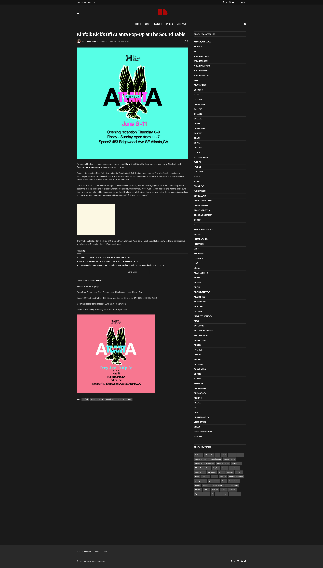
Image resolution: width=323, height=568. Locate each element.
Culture (158, 24)
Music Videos (200, 302)
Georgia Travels (202, 210)
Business (198, 90)
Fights (197, 177)
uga (225, 494)
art (218, 455)
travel (218, 494)
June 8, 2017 (104, 41)
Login (244, 2)
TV (195, 408)
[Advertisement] (96, 219)
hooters (206, 485)
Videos (197, 427)
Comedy (197, 124)
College (198, 109)
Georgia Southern (203, 201)
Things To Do (200, 393)
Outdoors (199, 326)
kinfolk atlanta (97, 399)
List (196, 263)
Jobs (196, 249)
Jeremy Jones (90, 41)
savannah (232, 489)
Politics (198, 350)
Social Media (200, 369)
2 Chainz (198, 455)
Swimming (199, 384)
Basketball (236, 463)
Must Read (199, 307)
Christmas (212, 472)
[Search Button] (245, 24)
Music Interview (202, 292)
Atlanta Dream (201, 61)
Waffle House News (203, 432)
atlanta (240, 455)
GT (195, 225)
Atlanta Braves (201, 56)
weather (198, 437)
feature (239, 472)
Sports (197, 374)
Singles (197, 359)
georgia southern (236, 476)
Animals (198, 47)
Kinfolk (128, 164)
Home (138, 24)
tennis (206, 494)
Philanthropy (201, 340)
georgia (223, 476)
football (206, 476)
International (201, 239)
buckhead (234, 468)
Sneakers (198, 364)
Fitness (197, 181)
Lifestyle (181, 24)
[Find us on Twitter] (226, 2)
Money (197, 278)
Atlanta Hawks (201, 71)
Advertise (87, 551)
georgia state (200, 481)
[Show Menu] (78, 13)
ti (212, 494)
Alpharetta (209, 455)
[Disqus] (132, 439)
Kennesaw (199, 254)
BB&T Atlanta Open (202, 468)
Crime (197, 143)
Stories (197, 379)
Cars (196, 95)
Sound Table (111, 399)
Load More (132, 272)
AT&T (224, 455)
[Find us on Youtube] (233, 2)
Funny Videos (200, 191)
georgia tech (214, 481)
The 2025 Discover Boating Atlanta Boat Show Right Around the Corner (108, 261)
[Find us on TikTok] (236, 2)
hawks (197, 485)
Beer (196, 80)
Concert (198, 133)
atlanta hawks (229, 459)
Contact (105, 551)
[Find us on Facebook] (223, 2)
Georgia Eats (200, 196)
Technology (200, 388)
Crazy (197, 138)
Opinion (169, 24)
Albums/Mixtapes (202, 42)
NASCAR (215, 489)
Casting (198, 100)
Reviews (197, 355)
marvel (198, 489)
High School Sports (203, 230)
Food (197, 476)
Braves (224, 468)
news (223, 489)
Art (196, 51)
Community (199, 129)
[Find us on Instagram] (230, 2)
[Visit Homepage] (162, 12)
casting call (200, 472)
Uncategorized (201, 417)
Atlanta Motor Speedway (204, 463)
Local (197, 268)
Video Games (200, 422)
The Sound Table (92, 167)
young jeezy (234, 494)
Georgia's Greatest (203, 215)
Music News (199, 297)
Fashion (197, 167)
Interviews (199, 244)
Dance (197, 153)
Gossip (197, 220)
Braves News (200, 85)
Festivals (198, 172)
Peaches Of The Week (204, 331)
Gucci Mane (233, 481)
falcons (230, 472)
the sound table (124, 399)
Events (197, 162)
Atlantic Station (223, 463)
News (147, 24)
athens (231, 455)
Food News (199, 186)
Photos (197, 345)
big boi (216, 468)
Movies (197, 282)
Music (197, 287)
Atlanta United (201, 75)
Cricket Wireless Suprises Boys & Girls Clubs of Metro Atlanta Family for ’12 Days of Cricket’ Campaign (121, 265)
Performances (201, 335)
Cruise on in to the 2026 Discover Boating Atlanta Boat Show (104, 257)
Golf (224, 481)
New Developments (203, 316)
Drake (221, 472)
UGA (196, 413)
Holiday (197, 234)
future (214, 476)
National (198, 311)
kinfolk (85, 399)
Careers (96, 551)
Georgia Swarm (201, 205)
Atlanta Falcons (202, 66)
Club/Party (199, 104)
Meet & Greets (201, 273)
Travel (197, 403)
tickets (198, 398)
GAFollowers (87, 561)
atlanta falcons (215, 459)
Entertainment (201, 157)
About (79, 551)
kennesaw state (232, 485)
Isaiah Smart (217, 485)
